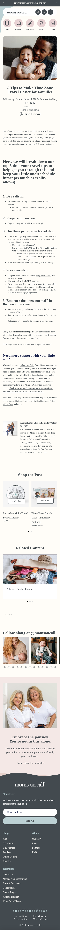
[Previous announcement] (3, 3)
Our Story (36, 839)
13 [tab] (36, 667)
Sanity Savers (8, 401)
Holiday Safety (21, 401)
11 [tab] (31, 667)
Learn (35, 843)
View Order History (12, 901)
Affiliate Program (11, 897)
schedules (31, 256)
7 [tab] (20, 667)
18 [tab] (50, 667)
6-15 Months (9, 848)
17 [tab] (47, 667)
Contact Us (8, 874)
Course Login (9, 892)
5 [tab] (15, 667)
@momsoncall (43, 633)
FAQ (34, 852)
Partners (36, 848)
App (5, 839)
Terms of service (41, 919)
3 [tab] (10, 667)
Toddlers (7, 852)
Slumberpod (13, 287)
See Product (18, 502)
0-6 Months (8, 843)
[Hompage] (30, 784)
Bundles (6, 861)
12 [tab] (34, 667)
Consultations (9, 888)
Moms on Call (34, 925)
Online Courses (10, 856)
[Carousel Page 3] (32, 601)
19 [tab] (52, 667)
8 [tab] (23, 667)
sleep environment (43, 275)
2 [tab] (7, 667)
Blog (19, 398)
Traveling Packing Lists (38, 401)
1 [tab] (4, 667)
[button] (38, 12)
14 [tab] (39, 667)
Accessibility (21, 916)
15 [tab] (42, 667)
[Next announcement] (57, 3)
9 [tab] (25, 667)
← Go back (7, 615)
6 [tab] (17, 667)
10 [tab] (29, 667)
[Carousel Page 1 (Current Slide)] (28, 531)
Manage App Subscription (15, 879)
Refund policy (39, 916)
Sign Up (30, 820)
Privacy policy (20, 919)
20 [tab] (55, 667)
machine (35, 281)
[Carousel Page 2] (31, 531)
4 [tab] (12, 667)
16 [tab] (44, 667)
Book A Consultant (12, 883)
